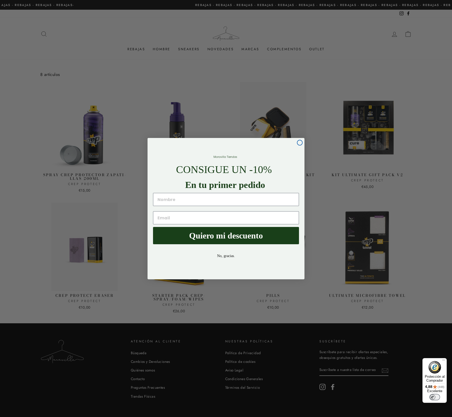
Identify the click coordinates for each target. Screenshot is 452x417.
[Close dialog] (299, 142)
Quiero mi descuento (226, 235)
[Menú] (443, 361)
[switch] (435, 397)
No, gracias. (226, 256)
